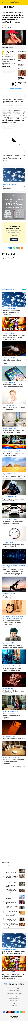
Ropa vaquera (7, 217)
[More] (22, 248)
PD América (5, 25)
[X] (7, 1012)
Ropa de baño (7, 215)
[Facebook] (6, 248)
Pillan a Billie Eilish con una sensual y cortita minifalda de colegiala (11, 919)
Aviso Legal (14, 996)
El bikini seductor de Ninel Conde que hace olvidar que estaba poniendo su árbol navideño (22, 81)
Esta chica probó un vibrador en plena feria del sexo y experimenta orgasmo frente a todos (11, 891)
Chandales (7, 213)
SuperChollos (18, 210)
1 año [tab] (20, 865)
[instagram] (15, 1012)
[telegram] (18, 1012)
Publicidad (14, 1002)
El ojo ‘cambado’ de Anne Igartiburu (12, 907)
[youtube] (9, 1012)
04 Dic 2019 (4, 27)
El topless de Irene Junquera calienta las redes (11, 902)
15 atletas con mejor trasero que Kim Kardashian (10, 897)
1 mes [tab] (14, 865)
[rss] (23, 1012)
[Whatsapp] (14, 248)
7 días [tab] (9, 865)
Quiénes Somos (14, 1003)
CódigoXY (9, 7)
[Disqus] (14, 790)
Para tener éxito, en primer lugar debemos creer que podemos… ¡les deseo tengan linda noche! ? (13, 101)
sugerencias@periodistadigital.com (14, 993)
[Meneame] (19, 248)
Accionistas (14, 1005)
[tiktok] (12, 1012)
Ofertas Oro (18, 212)
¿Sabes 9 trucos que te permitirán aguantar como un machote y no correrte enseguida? (12, 925)
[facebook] (4, 1012)
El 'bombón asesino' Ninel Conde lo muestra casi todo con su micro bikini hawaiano (21, 64)
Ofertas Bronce (19, 217)
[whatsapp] (21, 1012)
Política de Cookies (14, 1000)
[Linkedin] (11, 248)
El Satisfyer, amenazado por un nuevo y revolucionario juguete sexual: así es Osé (11, 913)
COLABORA (14, 239)
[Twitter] (9, 248)
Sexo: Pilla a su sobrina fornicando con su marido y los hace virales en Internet (12, 884)
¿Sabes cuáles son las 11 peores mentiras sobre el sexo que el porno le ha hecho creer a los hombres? (12, 877)
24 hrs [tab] (4, 865)
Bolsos (7, 211)
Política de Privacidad (14, 998)
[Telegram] (16, 248)
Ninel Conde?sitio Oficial (17, 105)
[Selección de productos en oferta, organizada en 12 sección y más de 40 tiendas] (14, 196)
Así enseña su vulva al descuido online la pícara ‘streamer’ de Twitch (12, 871)
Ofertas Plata (18, 215)
